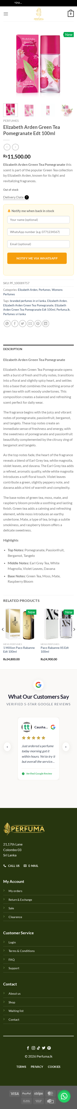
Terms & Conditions (22, 951)
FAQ (12, 959)
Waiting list (16, 1011)
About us (15, 993)
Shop (12, 1002)
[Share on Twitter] (22, 323)
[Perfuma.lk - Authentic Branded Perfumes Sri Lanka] (38, 13)
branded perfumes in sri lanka (28, 301)
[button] (64, 1096)
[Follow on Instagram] (33, 1048)
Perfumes (11, 120)
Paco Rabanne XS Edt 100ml (55, 649)
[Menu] (5, 14)
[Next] (67, 65)
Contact (14, 1019)
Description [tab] (12, 349)
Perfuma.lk (63, 309)
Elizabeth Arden (27, 289)
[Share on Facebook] (14, 323)
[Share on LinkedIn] (45, 323)
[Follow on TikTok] (38, 1048)
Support (14, 968)
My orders (15, 891)
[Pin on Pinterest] (37, 323)
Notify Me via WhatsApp (37, 258)
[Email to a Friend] (30, 323)
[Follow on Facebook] (28, 1048)
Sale (11, 908)
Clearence (15, 917)
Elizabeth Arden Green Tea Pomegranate (28, 305)
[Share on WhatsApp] (7, 323)
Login (12, 942)
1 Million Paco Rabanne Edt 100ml (19, 649)
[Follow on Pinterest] (49, 1048)
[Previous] (10, 65)
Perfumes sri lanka (14, 314)
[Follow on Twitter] (43, 1048)
